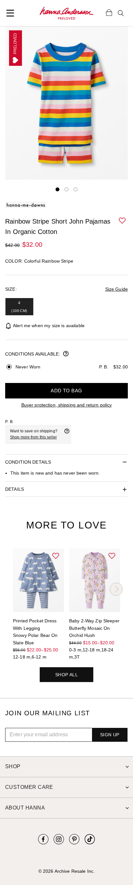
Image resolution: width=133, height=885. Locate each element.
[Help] (67, 434)
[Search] (121, 13)
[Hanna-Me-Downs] (66, 13)
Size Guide (116, 289)
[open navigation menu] (10, 13)
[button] (123, 221)
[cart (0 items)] (109, 12)
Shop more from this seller (33, 437)
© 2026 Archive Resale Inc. (66, 871)
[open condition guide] (66, 354)
